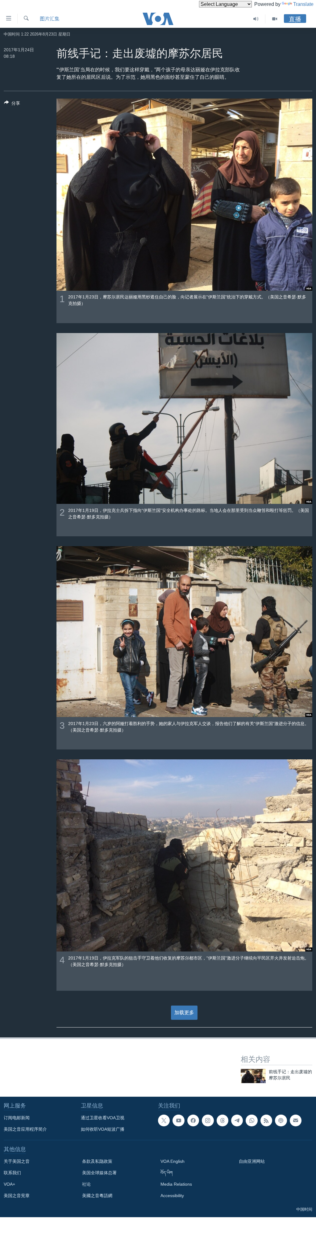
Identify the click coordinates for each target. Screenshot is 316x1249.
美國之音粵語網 (97, 1195)
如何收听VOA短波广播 (102, 1129)
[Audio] (256, 18)
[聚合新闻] (266, 1120)
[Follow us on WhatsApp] (251, 1120)
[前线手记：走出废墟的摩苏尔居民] (253, 1076)
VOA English (172, 1161)
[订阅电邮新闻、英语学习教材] (295, 1120)
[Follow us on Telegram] (237, 1120)
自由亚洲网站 (252, 1161)
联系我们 (12, 1172)
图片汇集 (50, 18)
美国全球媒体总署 (99, 1172)
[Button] (12, 104)
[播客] (281, 1120)
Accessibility (172, 1195)
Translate (303, 4)
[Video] (274, 18)
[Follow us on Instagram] (208, 1120)
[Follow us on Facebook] (193, 1120)
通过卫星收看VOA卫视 (102, 1117)
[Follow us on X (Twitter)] (164, 1120)
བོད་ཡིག (166, 1172)
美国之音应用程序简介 (25, 1129)
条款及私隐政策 (97, 1161)
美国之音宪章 (17, 1195)
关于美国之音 (17, 1161)
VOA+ (9, 1184)
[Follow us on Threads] (222, 1120)
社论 (86, 1184)
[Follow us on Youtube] (178, 1120)
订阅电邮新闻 (17, 1117)
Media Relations (176, 1184)
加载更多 (184, 1012)
